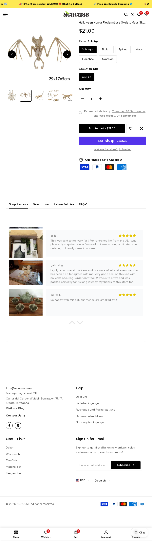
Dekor (10, 447)
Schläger (87, 49)
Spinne (123, 49)
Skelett (106, 49)
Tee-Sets (12, 460)
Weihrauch (13, 454)
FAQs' (83, 204)
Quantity (85, 89)
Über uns (81, 396)
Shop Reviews (18, 204)
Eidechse (88, 59)
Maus (139, 49)
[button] (130, 128)
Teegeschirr (13, 473)
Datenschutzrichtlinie (89, 416)
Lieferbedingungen (88, 403)
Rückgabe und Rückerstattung (95, 409)
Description (41, 204)
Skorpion (108, 59)
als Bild (86, 77)
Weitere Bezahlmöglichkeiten (112, 149)
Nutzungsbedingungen (90, 422)
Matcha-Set (13, 466)
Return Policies (64, 204)
